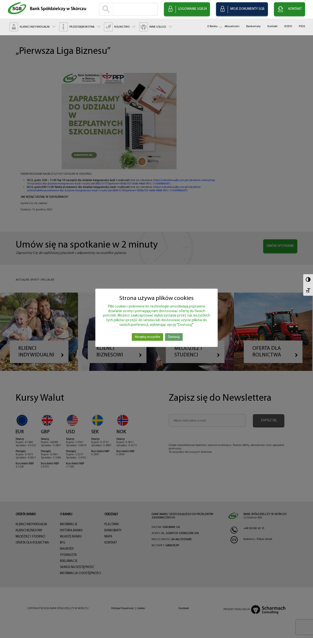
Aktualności (231, 26)
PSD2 (302, 26)
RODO (288, 26)
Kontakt (273, 26)
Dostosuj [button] (174, 337)
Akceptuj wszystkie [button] (147, 337)
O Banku (212, 26)
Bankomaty (253, 26)
